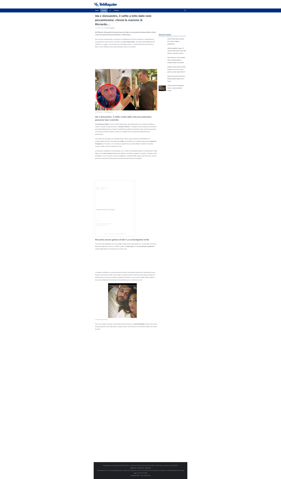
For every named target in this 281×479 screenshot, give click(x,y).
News (97, 10)
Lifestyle (116, 10)
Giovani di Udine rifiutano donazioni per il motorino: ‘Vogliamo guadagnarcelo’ (175, 41)
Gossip (104, 10)
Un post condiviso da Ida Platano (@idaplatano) (115, 233)
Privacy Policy (140, 468)
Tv (110, 10)
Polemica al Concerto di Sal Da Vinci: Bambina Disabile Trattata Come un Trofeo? (176, 79)
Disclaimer (148, 468)
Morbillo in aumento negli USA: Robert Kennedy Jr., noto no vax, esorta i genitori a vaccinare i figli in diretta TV (176, 69)
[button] (185, 10)
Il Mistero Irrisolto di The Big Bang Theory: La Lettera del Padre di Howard (175, 88)
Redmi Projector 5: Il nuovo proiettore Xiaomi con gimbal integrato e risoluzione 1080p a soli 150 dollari (176, 60)
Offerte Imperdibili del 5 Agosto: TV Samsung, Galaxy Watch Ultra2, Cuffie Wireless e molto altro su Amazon (176, 51)
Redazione (133, 468)
